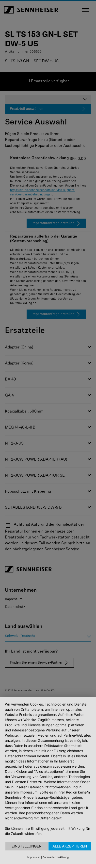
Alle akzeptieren (69, 846)
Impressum (33, 857)
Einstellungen (27, 846)
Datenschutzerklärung (56, 857)
